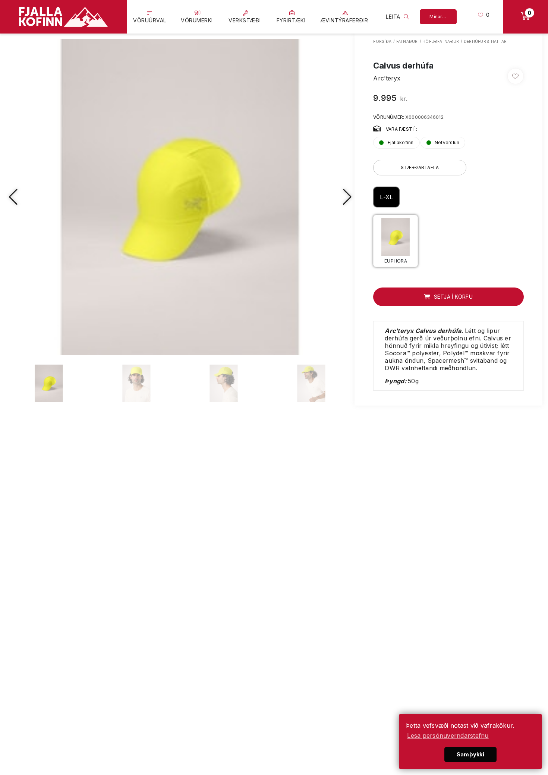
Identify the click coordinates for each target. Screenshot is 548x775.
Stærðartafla (420, 167)
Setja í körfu (452, 296)
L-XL (386, 197)
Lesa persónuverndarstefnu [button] (447, 735)
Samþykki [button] (470, 754)
